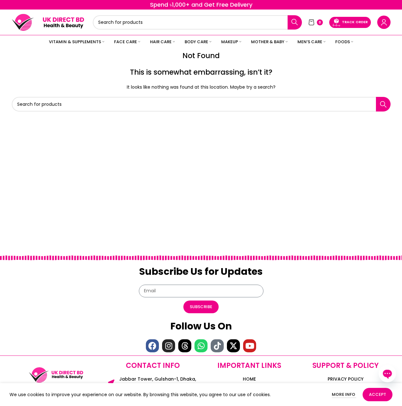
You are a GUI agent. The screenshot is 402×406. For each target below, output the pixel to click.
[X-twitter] (233, 345)
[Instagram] (168, 345)
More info (344, 394)
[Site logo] (23, 22)
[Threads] (184, 345)
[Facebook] (152, 345)
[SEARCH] (295, 22)
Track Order (355, 21)
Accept (377, 394)
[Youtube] (249, 345)
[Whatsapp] (201, 345)
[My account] (384, 22)
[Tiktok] (217, 345)
